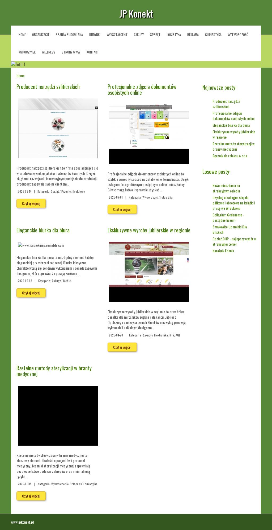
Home (20, 75)
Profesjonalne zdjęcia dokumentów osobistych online (142, 89)
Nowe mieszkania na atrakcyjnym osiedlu (226, 188)
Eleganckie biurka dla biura (43, 230)
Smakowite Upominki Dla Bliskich (229, 229)
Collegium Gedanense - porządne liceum (228, 217)
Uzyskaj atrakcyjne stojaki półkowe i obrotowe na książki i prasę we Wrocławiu (233, 203)
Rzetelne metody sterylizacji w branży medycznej (54, 371)
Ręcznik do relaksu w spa (229, 155)
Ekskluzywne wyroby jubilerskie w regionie (149, 230)
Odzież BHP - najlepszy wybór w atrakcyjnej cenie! (234, 241)
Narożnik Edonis (223, 250)
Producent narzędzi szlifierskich (48, 87)
